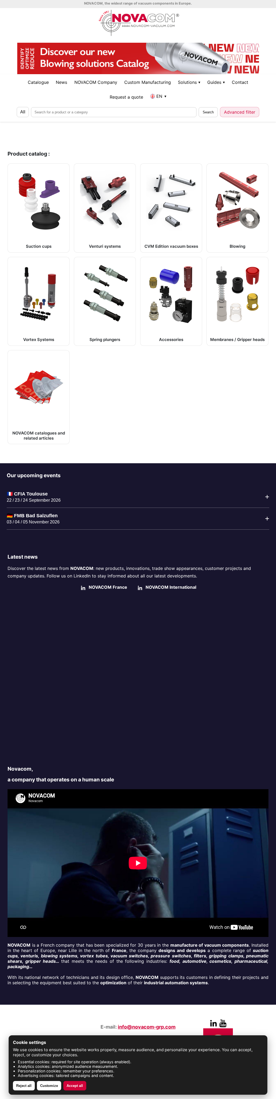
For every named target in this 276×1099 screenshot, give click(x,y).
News (61, 82)
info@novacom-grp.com (146, 1027)
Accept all (75, 1086)
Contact (240, 82)
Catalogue (38, 82)
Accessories (171, 339)
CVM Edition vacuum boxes (171, 246)
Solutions (189, 82)
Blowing (237, 246)
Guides (216, 82)
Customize (49, 1086)
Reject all (24, 1086)
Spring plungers (104, 339)
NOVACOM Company (95, 82)
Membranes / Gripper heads (237, 339)
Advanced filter (239, 112)
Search (208, 112)
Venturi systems (105, 246)
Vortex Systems (38, 339)
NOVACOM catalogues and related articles (38, 435)
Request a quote (126, 97)
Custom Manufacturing (147, 82)
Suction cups (38, 246)
